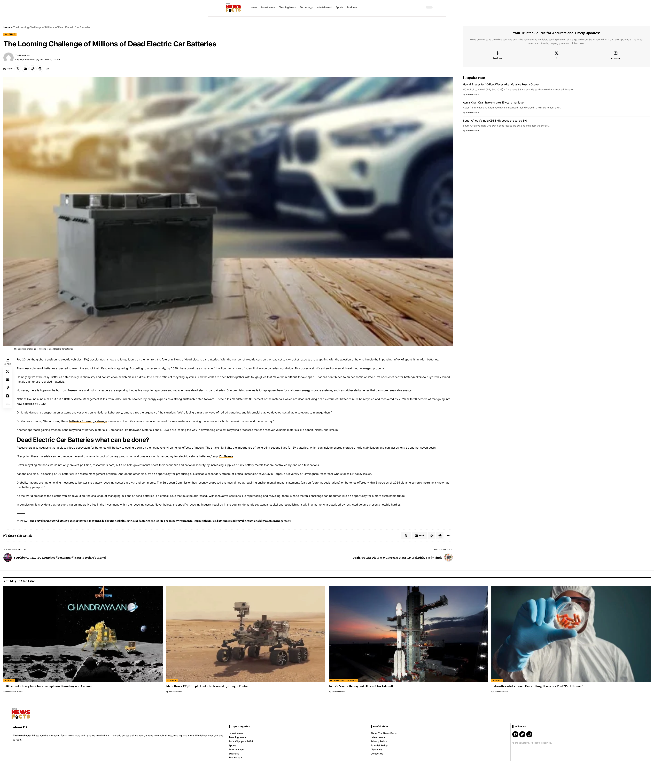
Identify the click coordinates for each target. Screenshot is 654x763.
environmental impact (188, 520)
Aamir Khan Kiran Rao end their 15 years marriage (493, 102)
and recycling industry (44, 520)
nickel (232, 520)
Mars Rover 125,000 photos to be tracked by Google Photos (207, 686)
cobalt (120, 520)
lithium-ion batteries (216, 520)
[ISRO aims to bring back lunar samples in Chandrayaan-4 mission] (83, 634)
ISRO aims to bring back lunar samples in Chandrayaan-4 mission (48, 686)
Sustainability (256, 520)
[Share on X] (17, 68)
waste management (278, 520)
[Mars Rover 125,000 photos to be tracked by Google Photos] (245, 634)
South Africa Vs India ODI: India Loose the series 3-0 (495, 120)
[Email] (25, 68)
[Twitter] (522, 734)
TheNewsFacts (23, 55)
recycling (242, 520)
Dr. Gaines (226, 456)
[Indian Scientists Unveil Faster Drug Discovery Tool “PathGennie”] (571, 634)
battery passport (69, 520)
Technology (337, 680)
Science (10, 34)
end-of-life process (162, 520)
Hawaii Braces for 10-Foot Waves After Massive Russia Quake (501, 84)
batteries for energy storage (88, 421)
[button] (421, 7)
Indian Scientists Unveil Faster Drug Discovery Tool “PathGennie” (537, 686)
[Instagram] (615, 55)
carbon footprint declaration (98, 520)
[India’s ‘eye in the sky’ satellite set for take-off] (408, 634)
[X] (556, 55)
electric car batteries (137, 520)
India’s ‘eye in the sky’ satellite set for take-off (361, 686)
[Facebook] (497, 55)
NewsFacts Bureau (14, 691)
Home (6, 27)
